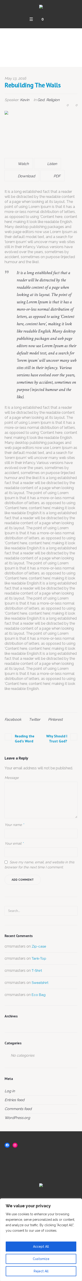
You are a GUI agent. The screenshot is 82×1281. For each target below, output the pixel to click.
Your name (14, 825)
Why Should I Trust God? (56, 738)
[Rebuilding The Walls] (41, 132)
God (40, 100)
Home (21, 60)
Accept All (41, 1246)
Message (12, 778)
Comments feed (18, 1109)
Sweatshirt (40, 983)
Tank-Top (39, 958)
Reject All (41, 1271)
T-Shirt (37, 971)
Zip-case (39, 946)
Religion (52, 100)
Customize (41, 1259)
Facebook (13, 719)
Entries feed (14, 1100)
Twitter (34, 719)
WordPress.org (17, 1118)
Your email (14, 843)
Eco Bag (39, 995)
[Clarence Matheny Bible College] (41, 7)
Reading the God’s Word (24, 738)
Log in (10, 1091)
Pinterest (55, 719)
